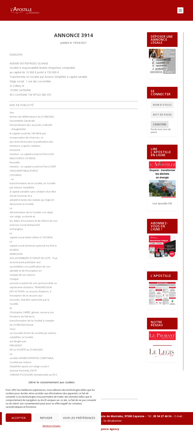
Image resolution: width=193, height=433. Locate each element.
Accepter (18, 418)
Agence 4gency (108, 429)
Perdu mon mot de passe (161, 131)
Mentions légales (52, 426)
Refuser (46, 418)
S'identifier (159, 124)
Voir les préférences (79, 418)
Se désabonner (112, 420)
